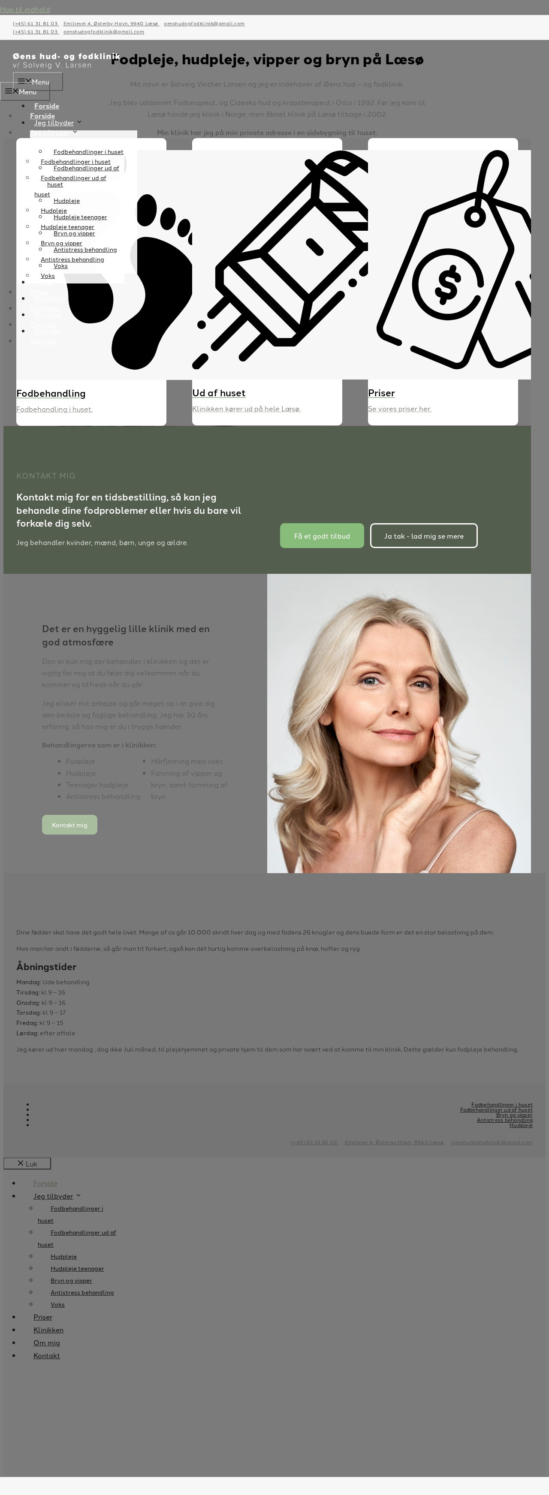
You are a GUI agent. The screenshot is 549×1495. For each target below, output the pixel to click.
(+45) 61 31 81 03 (36, 23)
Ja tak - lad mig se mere (424, 535)
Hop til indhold (25, 9)
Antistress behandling (72, 259)
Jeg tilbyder (49, 132)
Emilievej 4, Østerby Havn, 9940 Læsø (111, 23)
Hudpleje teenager (67, 226)
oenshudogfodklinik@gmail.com (204, 23)
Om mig (43, 324)
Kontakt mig (69, 824)
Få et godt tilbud (322, 535)
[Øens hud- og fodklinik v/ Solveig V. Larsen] (66, 66)
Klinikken (45, 308)
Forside (46, 106)
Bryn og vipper (61, 242)
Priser (39, 291)
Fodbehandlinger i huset (76, 161)
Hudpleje (54, 210)
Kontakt (43, 340)
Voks (48, 275)
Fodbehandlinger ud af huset (70, 185)
